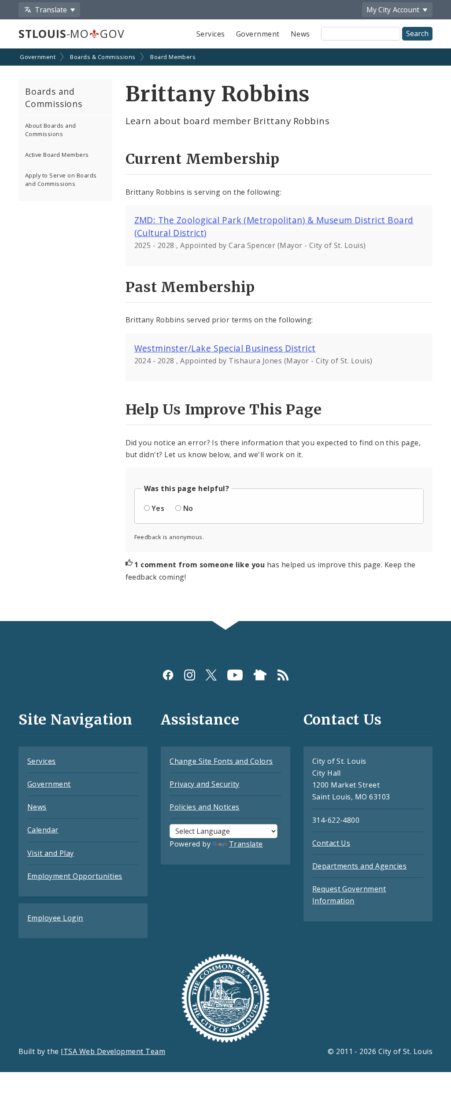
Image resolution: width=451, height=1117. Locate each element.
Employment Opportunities (74, 876)
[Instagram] (189, 675)
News (300, 34)
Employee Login (55, 918)
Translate (246, 844)
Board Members (173, 57)
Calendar (43, 830)
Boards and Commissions (53, 97)
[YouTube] (235, 675)
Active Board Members (57, 155)
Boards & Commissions (103, 57)
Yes (158, 508)
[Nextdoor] (260, 675)
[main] (225, 336)
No (188, 508)
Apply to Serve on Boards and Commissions (61, 179)
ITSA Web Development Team (113, 1051)
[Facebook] (168, 675)
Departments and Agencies (359, 866)
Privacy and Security (205, 784)
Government (258, 34)
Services (210, 34)
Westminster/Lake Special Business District (225, 348)
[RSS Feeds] (282, 675)
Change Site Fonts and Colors (221, 761)
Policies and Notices (205, 807)
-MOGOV (71, 33)
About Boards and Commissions (50, 130)
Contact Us (331, 843)
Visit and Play (50, 853)
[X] (211, 675)
